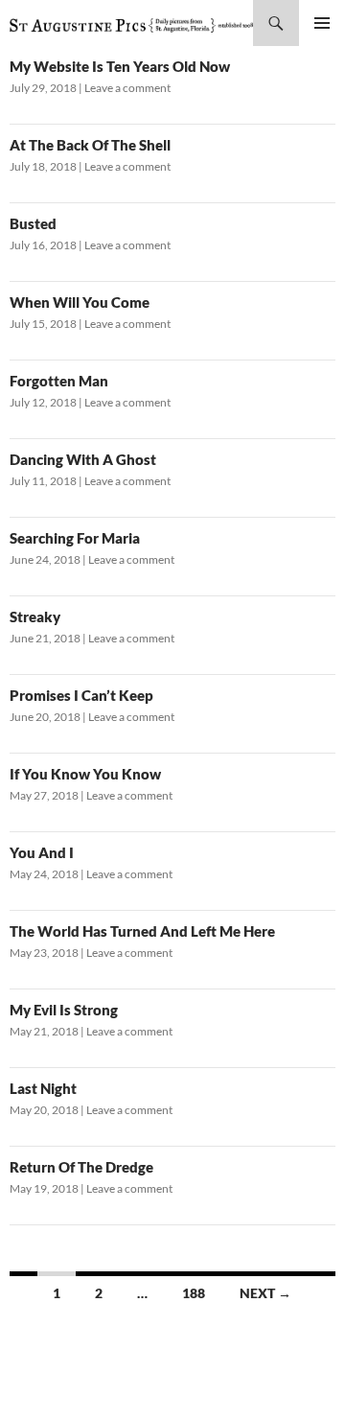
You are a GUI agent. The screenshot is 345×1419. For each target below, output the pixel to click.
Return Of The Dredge (81, 1166)
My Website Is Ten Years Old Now (120, 66)
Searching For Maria (75, 538)
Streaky (35, 616)
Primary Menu (322, 23)
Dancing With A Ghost (83, 459)
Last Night (43, 1088)
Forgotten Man (59, 380)
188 (193, 1293)
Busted (33, 223)
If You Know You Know (85, 773)
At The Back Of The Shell (90, 144)
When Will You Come (80, 302)
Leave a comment (127, 88)
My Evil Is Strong (64, 1009)
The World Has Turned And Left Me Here (142, 931)
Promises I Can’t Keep (81, 695)
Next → (265, 1293)
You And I (42, 852)
